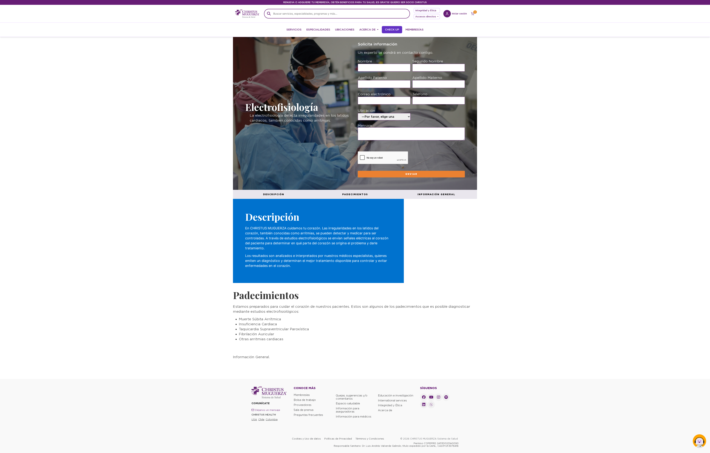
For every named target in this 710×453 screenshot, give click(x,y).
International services (392, 400)
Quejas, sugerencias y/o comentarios (351, 397)
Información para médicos (353, 416)
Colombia (272, 419)
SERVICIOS (294, 29)
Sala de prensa (303, 409)
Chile (261, 419)
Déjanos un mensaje (267, 410)
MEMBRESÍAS (414, 29)
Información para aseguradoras (347, 410)
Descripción (273, 194)
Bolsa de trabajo (305, 399)
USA (254, 419)
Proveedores (302, 404)
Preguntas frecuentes (308, 414)
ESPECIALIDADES (318, 29)
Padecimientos (355, 194)
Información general (436, 194)
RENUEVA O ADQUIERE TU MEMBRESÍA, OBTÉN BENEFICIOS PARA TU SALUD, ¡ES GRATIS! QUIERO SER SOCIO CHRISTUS (355, 2)
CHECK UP (392, 29)
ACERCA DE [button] (367, 29)
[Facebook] (423, 397)
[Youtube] (431, 397)
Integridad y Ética (425, 10)
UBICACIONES (344, 29)
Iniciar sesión (459, 13)
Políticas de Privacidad (338, 438)
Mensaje (365, 126)
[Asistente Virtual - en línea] (699, 442)
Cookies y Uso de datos (306, 438)
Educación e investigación (395, 395)
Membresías (302, 394)
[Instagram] (438, 397)
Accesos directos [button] (426, 16)
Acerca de (385, 410)
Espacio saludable (348, 403)
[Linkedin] (423, 404)
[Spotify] (446, 397)
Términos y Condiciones (369, 438)
